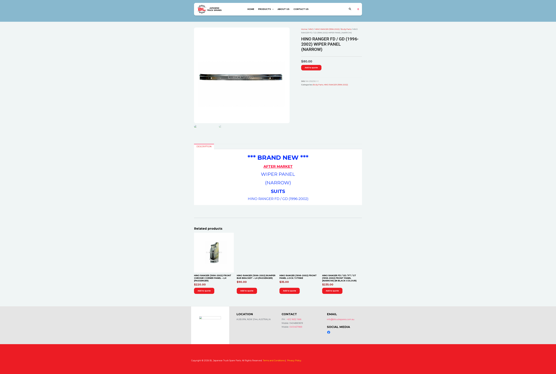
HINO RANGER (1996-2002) (327, 29)
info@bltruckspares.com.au (340, 319)
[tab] (204, 146)
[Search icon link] (350, 9)
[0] (356, 9)
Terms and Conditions (274, 360)
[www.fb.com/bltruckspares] (328, 332)
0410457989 (295, 327)
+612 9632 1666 (294, 319)
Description (204, 146)
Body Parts (346, 29)
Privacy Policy (294, 360)
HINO (311, 29)
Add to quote (311, 68)
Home (304, 29)
